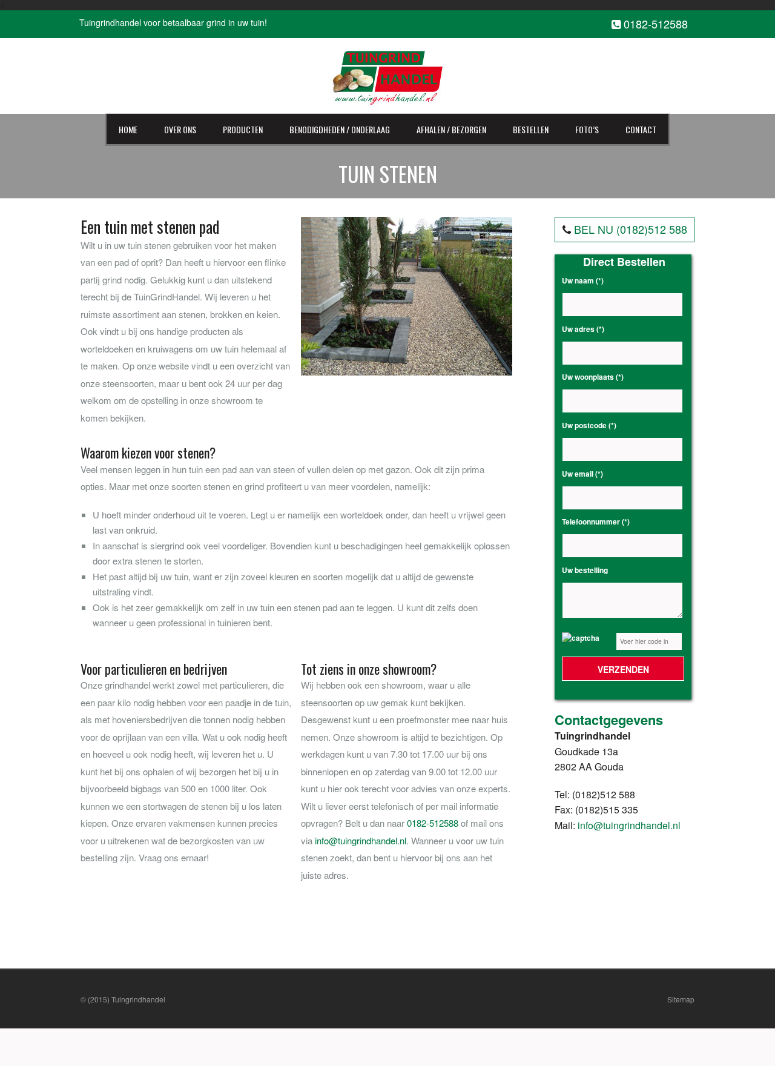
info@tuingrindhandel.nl (360, 840)
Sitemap (680, 999)
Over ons (180, 129)
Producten (243, 129)
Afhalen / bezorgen (451, 129)
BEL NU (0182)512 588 (630, 229)
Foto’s (587, 129)
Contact (640, 129)
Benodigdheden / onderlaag (339, 129)
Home (128, 129)
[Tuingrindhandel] (387, 75)
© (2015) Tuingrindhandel (123, 999)
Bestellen (531, 129)
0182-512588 (654, 24)
